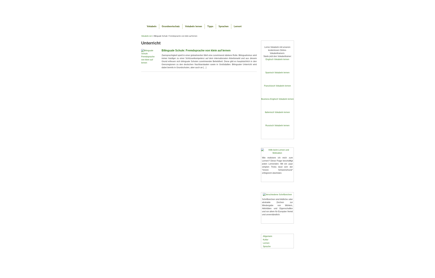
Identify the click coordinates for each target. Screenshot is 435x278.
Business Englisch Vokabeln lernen (277, 99)
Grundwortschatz (171, 26)
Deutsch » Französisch (277, 90)
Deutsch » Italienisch (277, 116)
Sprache (267, 246)
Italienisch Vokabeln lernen (277, 112)
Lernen (266, 243)
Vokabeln (151, 26)
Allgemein (267, 236)
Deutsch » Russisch (277, 129)
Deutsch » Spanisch (277, 76)
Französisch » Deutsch (277, 94)
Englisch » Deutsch (277, 68)
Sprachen (224, 26)
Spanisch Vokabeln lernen (277, 72)
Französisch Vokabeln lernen (277, 86)
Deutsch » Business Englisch (277, 103)
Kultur (265, 239)
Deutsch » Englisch (277, 63)
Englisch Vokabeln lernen (277, 59)
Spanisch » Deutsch (277, 81)
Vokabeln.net (217, 10)
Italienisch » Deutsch (277, 121)
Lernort (237, 26)
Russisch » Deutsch (277, 134)
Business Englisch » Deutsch (277, 108)
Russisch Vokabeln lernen (277, 125)
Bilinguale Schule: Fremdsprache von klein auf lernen (196, 50)
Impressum (279, 265)
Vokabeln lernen (193, 26)
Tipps (210, 26)
